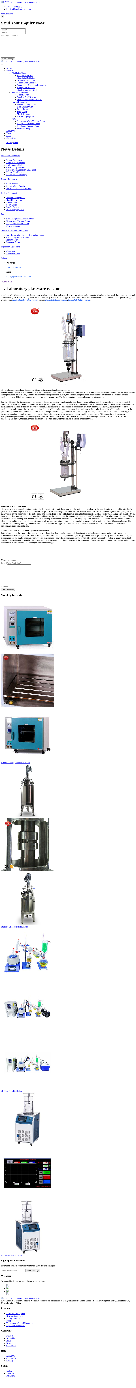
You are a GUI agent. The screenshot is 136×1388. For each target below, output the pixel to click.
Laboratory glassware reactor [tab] (33, 288)
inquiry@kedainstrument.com (18, 9)
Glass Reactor (23, 95)
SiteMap (9, 1361)
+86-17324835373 (14, 7)
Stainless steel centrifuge (27, 90)
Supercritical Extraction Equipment (31, 85)
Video (8, 133)
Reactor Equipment (14, 1316)
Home (9, 68)
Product (9, 71)
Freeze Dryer (22, 109)
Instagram (10, 1376)
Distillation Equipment (15, 1313)
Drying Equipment (14, 1318)
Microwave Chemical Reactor (29, 99)
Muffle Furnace (23, 114)
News (8, 135)
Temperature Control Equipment (19, 1323)
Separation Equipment (15, 1325)
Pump (8, 1321)
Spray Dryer (22, 111)
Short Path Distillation (26, 78)
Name (3, 560)
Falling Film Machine (26, 87)
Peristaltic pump (23, 128)
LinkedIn (10, 1371)
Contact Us (11, 138)
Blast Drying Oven (25, 107)
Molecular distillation (26, 80)
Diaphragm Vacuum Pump (28, 126)
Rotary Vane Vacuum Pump (28, 123)
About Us (10, 131)
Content (4, 586)
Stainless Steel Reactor (26, 97)
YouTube (10, 1373)
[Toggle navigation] (2, 64)
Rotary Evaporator (25, 75)
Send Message (7, 14)
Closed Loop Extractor (26, 83)
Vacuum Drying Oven (26, 104)
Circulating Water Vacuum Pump (31, 121)
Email (3, 563)
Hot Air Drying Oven (26, 116)
